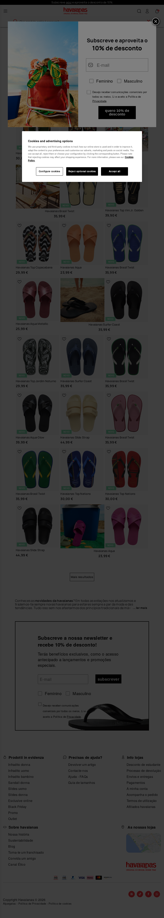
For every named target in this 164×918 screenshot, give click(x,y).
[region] (82, 156)
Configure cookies (49, 171)
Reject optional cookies (82, 171)
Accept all (114, 171)
